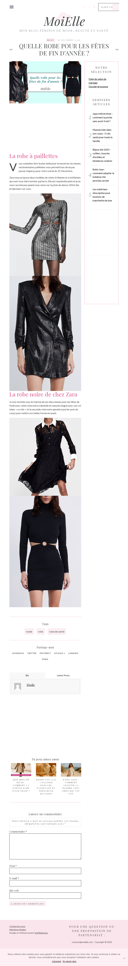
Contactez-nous (17, 926)
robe (40, 631)
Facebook (18, 653)
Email (45, 659)
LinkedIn (73, 653)
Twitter (31, 653)
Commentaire (18, 831)
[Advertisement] (45, 126)
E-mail (14, 878)
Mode (50, 40)
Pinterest (45, 653)
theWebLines (41, 932)
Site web (14, 890)
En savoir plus (69, 961)
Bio (27, 675)
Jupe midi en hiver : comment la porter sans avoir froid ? (21, 785)
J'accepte (56, 961)
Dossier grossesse (98, 86)
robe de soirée (56, 631)
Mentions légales (17, 929)
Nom (13, 865)
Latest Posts (63, 675)
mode (29, 631)
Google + (59, 653)
